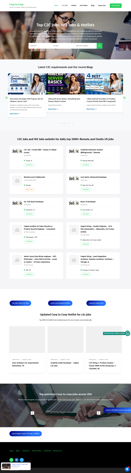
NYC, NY (28, 270)
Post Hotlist (83, 5)
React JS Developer (88, 202)
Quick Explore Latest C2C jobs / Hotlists (25, 434)
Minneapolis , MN (31, 237)
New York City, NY (88, 185)
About (18, 451)
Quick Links (102, 5)
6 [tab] (73, 123)
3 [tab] (64, 123)
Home (56, 5)
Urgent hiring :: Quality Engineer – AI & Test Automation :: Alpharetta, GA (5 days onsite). (97, 229)
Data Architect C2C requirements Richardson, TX (25, 364)
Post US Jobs (116, 5)
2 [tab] (61, 123)
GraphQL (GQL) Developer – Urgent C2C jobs (65, 364)
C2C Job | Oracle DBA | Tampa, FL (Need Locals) (40, 151)
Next (124, 98)
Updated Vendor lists (96, 303)
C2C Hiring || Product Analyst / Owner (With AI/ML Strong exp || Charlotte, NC (102, 366)
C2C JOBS (65, 5)
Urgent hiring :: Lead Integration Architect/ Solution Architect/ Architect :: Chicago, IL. (97, 259)
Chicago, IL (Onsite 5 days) (91, 270)
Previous (6, 98)
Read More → (15, 109)
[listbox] (65, 413)
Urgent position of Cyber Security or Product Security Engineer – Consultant (39, 227)
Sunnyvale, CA (30, 210)
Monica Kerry (15, 359)
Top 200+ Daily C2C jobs (20, 303)
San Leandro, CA (88, 210)
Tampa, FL (29, 161)
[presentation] (32, 413)
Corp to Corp (16, 4)
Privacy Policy (37, 451)
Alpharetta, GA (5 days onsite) (92, 240)
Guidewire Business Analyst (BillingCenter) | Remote (92, 151)
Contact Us (26, 451)
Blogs (93, 5)
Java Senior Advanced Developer (94, 177)
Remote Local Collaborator (34, 177)
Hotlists (73, 5)
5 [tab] (70, 123)
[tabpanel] (27, 92)
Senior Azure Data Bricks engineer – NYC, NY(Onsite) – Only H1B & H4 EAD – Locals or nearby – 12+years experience (40, 259)
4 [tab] (67, 123)
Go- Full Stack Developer (34, 202)
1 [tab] (58, 123)
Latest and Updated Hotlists (60, 303)
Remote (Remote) (88, 161)
